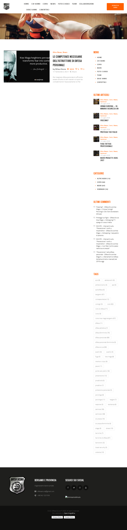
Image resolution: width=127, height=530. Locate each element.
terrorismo (100, 443)
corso (98, 314)
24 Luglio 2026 (105, 118)
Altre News (57, 52)
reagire (113, 399)
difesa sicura (101, 347)
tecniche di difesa (102, 438)
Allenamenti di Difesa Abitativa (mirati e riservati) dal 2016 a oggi (107, 259)
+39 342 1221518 (43, 495)
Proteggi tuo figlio (108, 132)
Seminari (103, 102)
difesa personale (102, 337)
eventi (98, 352)
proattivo (99, 385)
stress (109, 428)
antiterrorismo (101, 285)
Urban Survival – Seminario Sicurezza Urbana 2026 (109, 108)
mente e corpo (101, 361)
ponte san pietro (102, 371)
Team (99, 75)
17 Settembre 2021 (61, 71)
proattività (99, 380)
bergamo (99, 294)
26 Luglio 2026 (105, 104)
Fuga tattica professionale (106, 145)
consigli (99, 304)
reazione (99, 404)
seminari (99, 409)
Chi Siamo (101, 61)
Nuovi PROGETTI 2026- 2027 (109, 159)
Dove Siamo (102, 78)
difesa (98, 323)
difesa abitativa (101, 328)
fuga (97, 356)
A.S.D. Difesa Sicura (54, 511)
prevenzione (101, 376)
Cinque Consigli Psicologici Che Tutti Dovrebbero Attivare (107, 211)
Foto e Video (102, 71)
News (65, 52)
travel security (101, 447)
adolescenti (110, 280)
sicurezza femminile (103, 423)
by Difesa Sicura (59, 69)
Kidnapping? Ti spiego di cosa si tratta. (105, 221)
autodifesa (100, 290)
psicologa (99, 395)
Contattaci (101, 82)
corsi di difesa (101, 309)
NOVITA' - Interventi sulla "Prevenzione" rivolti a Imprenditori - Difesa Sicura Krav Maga (107, 229)
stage (98, 428)
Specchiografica (69, 513)
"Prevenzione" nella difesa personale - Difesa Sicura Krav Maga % (106, 254)
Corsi (99, 64)
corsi (110, 304)
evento (109, 352)
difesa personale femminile (105, 342)
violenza (99, 452)
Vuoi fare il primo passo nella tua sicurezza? (107, 247)
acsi (97, 280)
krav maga (109, 356)
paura (98, 366)
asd (114, 285)
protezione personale (103, 390)
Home (99, 57)
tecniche (99, 433)
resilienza (112, 404)
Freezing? (104, 120)
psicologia (100, 399)
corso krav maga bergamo (105, 318)
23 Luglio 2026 (105, 155)
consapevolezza (102, 299)
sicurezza (100, 419)
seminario (100, 414)
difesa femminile (102, 333)
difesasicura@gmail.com (45, 491)
